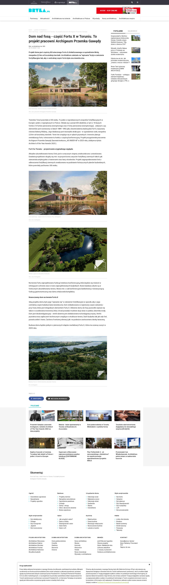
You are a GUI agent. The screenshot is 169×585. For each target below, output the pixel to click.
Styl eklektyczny (36, 519)
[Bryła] (73, 2)
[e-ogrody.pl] (60, 2)
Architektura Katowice (36, 550)
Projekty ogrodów (36, 501)
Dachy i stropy (64, 506)
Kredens (119, 521)
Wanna (90, 506)
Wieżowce (78, 548)
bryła (30, 30)
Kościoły (77, 545)
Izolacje (61, 503)
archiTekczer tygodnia (104, 541)
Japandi (33, 526)
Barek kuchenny (121, 524)
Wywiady (96, 18)
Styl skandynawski (122, 503)
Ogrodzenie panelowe (66, 501)
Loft (117, 508)
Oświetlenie (92, 508)
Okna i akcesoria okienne (67, 508)
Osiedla (54, 543)
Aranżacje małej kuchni (95, 524)
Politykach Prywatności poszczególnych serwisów (112, 582)
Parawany (119, 528)
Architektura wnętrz (127, 18)
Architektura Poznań (36, 548)
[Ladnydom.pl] (34, 2)
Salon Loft (62, 528)
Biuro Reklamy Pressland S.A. (129, 544)
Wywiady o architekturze (83, 554)
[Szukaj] (132, 2)
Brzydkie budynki (34, 552)
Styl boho (119, 497)
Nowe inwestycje (80, 552)
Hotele (77, 550)
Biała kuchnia (92, 519)
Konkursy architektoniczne (106, 552)
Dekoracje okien (93, 501)
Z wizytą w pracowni (104, 550)
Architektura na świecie (61, 18)
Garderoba (91, 503)
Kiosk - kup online (108, 11)
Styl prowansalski (122, 510)
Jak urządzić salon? (66, 519)
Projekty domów (64, 497)
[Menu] (137, 2)
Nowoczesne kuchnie (95, 526)
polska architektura (40, 30)
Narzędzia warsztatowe (67, 499)
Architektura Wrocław (36, 545)
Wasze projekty (102, 543)
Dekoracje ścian (93, 497)
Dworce (54, 550)
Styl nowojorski (35, 524)
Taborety (119, 530)
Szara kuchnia (92, 521)
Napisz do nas (125, 547)
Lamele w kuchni (93, 528)
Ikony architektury (109, 18)
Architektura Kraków (35, 543)
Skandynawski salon (66, 524)
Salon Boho (63, 526)
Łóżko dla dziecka (122, 519)
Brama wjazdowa (65, 510)
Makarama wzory (93, 499)
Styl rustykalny (121, 506)
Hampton (119, 499)
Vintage (33, 521)
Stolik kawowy (121, 526)
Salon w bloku (64, 521)
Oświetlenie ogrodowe (38, 497)
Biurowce (55, 548)
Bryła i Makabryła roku (104, 545)
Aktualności (44, 18)
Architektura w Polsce (81, 18)
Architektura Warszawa (36, 541)
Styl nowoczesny (36, 528)
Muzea (77, 543)
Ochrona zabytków (103, 548)
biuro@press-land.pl (127, 541)
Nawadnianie (34, 499)
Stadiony (55, 545)
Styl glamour (120, 501)
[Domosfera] (46, 2)
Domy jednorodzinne (59, 541)
